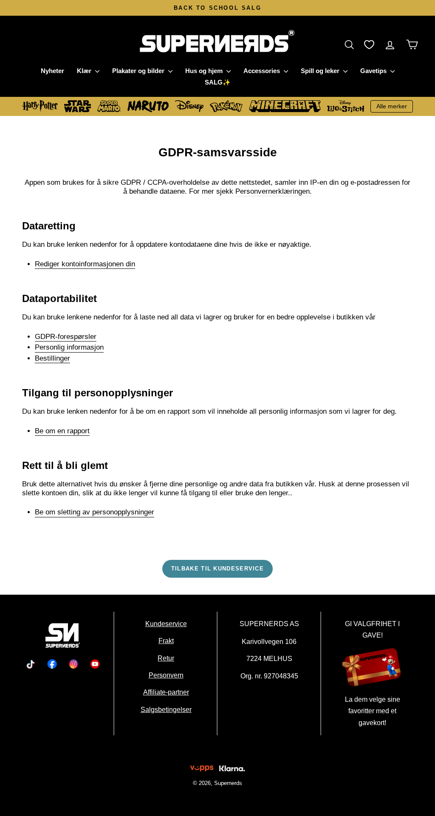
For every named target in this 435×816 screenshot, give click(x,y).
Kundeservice (165, 623)
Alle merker (391, 106)
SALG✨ (218, 82)
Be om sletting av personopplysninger (94, 512)
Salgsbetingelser (165, 709)
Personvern (165, 675)
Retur (166, 658)
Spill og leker (321, 70)
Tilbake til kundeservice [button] (217, 568)
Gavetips (374, 70)
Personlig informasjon (69, 347)
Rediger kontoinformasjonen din (85, 264)
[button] (351, 44)
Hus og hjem (204, 70)
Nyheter (52, 70)
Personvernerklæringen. (273, 191)
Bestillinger (52, 358)
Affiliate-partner (166, 692)
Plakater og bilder (139, 70)
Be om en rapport (62, 431)
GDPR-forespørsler (65, 337)
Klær (85, 70)
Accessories (262, 70)
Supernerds (228, 783)
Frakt (165, 640)
